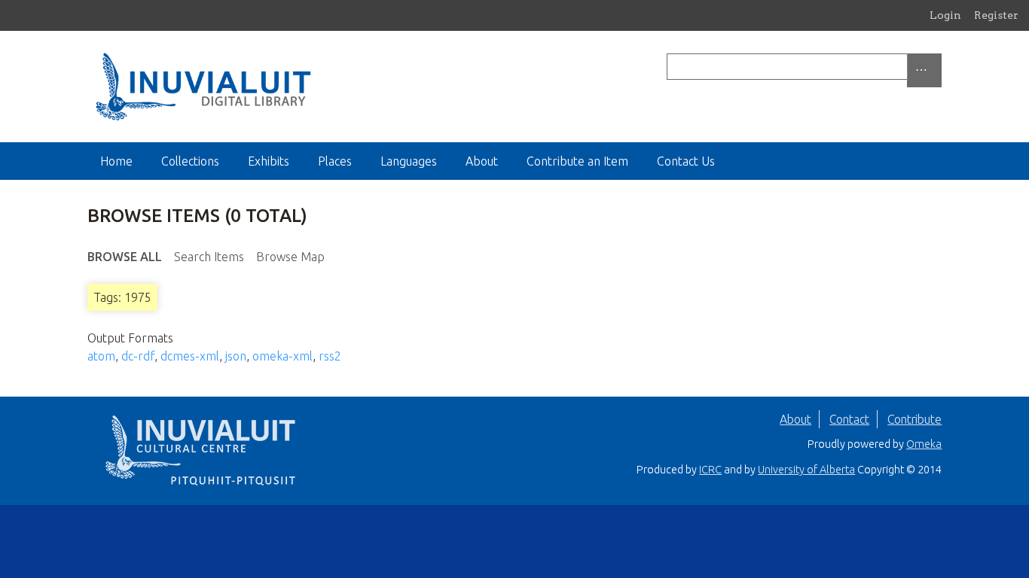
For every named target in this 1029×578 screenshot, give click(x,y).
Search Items (209, 256)
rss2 (330, 356)
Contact (849, 419)
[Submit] (938, 66)
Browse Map (290, 256)
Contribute (914, 419)
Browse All (124, 256)
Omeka (924, 444)
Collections (190, 161)
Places (335, 161)
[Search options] (924, 70)
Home (116, 161)
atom (101, 356)
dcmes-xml (189, 356)
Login (945, 15)
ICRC (710, 470)
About (482, 161)
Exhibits (268, 161)
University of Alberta (806, 470)
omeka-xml (282, 356)
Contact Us (686, 161)
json (235, 356)
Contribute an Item (577, 161)
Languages (408, 161)
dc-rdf (137, 356)
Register (996, 15)
